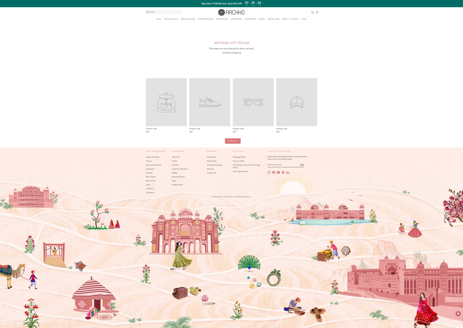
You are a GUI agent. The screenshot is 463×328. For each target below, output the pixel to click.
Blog (174, 181)
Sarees (149, 161)
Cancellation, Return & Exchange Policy (246, 166)
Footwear (250, 19)
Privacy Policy (239, 161)
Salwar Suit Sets (152, 157)
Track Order (212, 161)
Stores (174, 161)
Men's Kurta (151, 181)
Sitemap (210, 169)
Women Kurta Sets (153, 165)
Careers (175, 165)
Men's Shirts (151, 177)
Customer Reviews (179, 169)
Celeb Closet (177, 184)
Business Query (178, 177)
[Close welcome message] (458, 304)
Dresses (149, 173)
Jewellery (273, 19)
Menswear (222, 19)
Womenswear (206, 19)
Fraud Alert (211, 157)
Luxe (304, 19)
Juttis (148, 184)
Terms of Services (240, 171)
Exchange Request (214, 165)
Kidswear (236, 19)
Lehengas (150, 169)
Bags (262, 19)
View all (233, 141)
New (158, 19)
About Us (176, 157)
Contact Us (211, 173)
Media (174, 173)
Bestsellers (188, 19)
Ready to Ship (290, 19)
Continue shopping (231, 52)
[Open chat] (458, 313)
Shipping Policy (239, 157)
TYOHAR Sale (171, 19)
